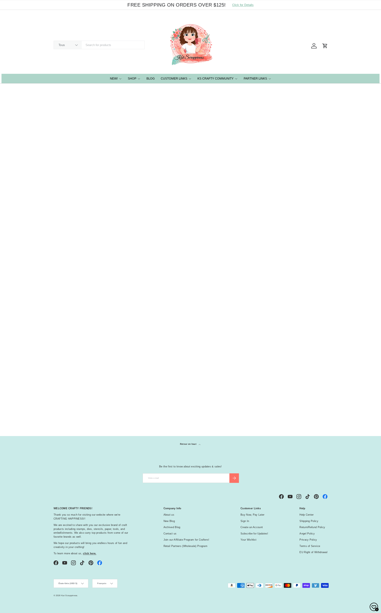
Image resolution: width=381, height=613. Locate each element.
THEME (60, 386)
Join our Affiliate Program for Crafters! (186, 539)
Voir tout (319, 274)
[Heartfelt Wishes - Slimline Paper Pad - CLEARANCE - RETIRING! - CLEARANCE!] (135, 175)
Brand (60, 285)
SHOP (132, 78)
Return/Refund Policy (312, 527)
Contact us (170, 533)
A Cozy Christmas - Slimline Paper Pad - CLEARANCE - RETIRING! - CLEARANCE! (187, 215)
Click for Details (243, 5)
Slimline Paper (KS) (74, 89)
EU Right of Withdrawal (313, 552)
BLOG (150, 78)
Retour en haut (188, 444)
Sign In (245, 521)
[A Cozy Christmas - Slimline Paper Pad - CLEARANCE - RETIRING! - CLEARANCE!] (190, 175)
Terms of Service (309, 546)
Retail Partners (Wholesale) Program (186, 546)
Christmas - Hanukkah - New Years (81, 394)
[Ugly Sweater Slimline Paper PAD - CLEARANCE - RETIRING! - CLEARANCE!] (79, 175)
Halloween (65, 398)
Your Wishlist (248, 539)
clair (321, 406)
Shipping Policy (308, 521)
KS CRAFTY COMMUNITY (215, 78)
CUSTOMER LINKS (174, 78)
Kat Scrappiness (69, 595)
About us (169, 514)
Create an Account (252, 527)
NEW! (114, 78)
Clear (60, 347)
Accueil (57, 89)
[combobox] (99, 45)
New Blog (169, 521)
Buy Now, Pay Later (252, 514)
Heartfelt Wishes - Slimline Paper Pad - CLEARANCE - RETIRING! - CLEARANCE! (131, 215)
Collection (66, 407)
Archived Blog (172, 527)
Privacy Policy (308, 539)
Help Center (306, 514)
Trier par (60, 135)
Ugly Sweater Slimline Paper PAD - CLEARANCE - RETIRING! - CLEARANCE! (76, 215)
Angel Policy (307, 533)
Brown (60, 317)
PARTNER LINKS (255, 78)
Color (60, 295)
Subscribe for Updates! (254, 533)
